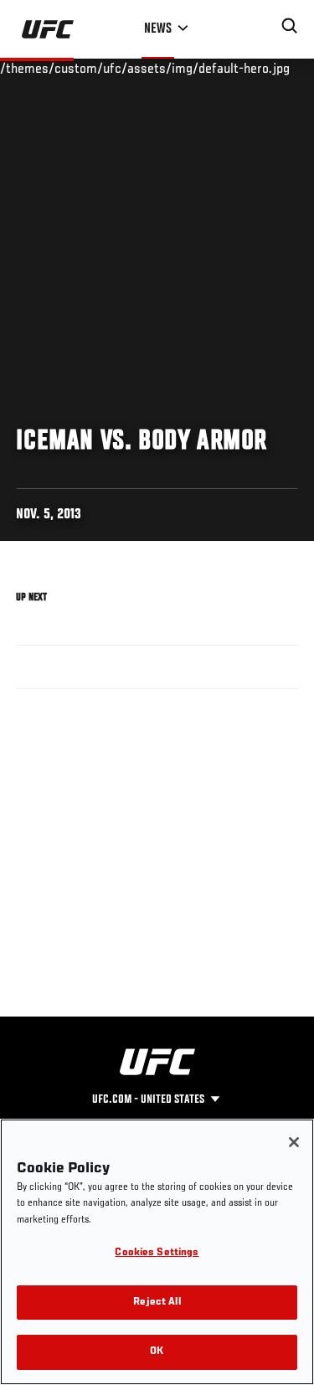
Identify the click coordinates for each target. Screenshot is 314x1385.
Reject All (156, 1302)
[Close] (293, 1142)
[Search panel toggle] (289, 26)
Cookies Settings (156, 1253)
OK (156, 1351)
